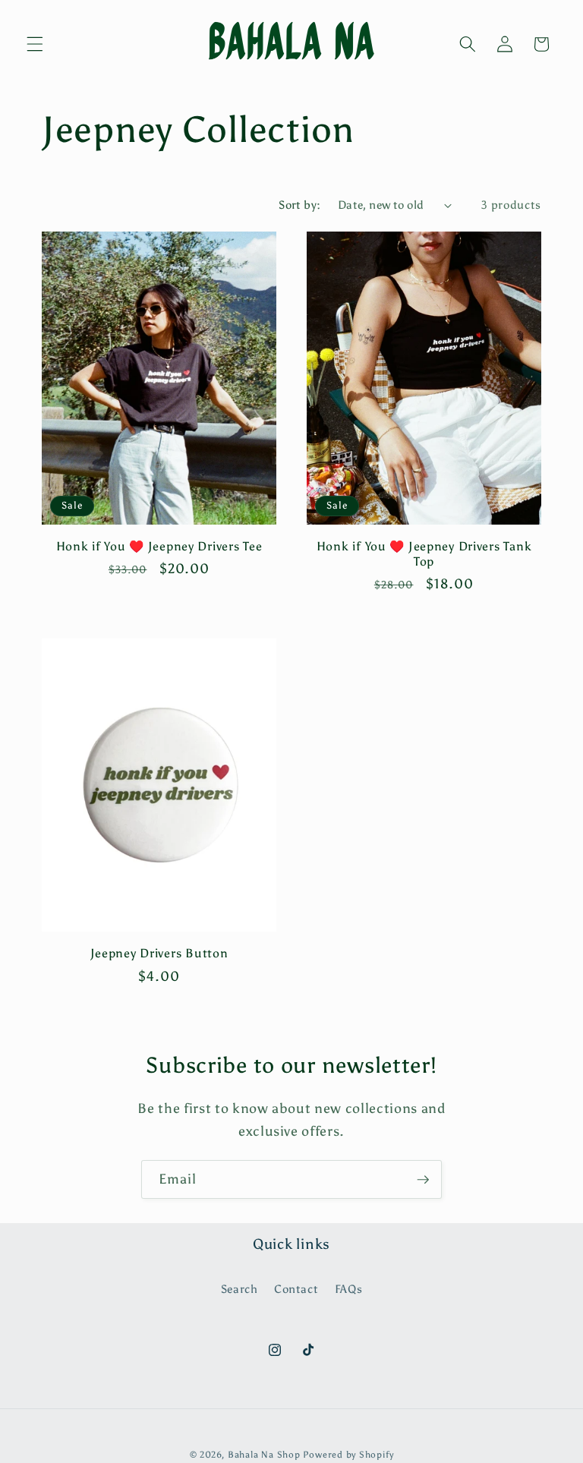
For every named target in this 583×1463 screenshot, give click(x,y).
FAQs (349, 1289)
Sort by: (300, 204)
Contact (296, 1289)
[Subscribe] (423, 1180)
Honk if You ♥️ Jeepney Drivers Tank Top (424, 554)
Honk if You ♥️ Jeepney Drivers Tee (159, 546)
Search (239, 1289)
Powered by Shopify (348, 1454)
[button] (35, 44)
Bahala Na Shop (264, 1454)
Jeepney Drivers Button (159, 953)
